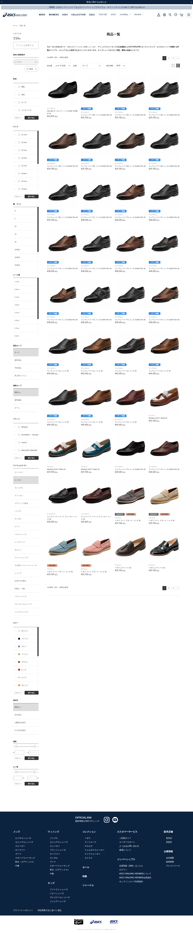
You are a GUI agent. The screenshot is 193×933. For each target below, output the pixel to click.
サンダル (18, 519)
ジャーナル (88, 885)
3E (16, 234)
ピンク (23, 677)
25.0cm (24, 189)
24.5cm (24, 181)
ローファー (20, 850)
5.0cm (17, 336)
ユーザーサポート (127, 842)
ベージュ (24, 654)
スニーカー (19, 472)
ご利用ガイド (125, 838)
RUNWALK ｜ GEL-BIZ (29, 435)
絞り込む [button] (31, 118)
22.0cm (24, 142)
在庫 (75, 66)
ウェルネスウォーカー (94, 850)
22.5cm (24, 150)
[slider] (16, 746)
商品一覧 (22, 25)
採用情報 (170, 862)
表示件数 (109, 66)
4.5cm (17, 328)
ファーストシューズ (59, 890)
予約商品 (18, 368)
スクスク (89, 858)
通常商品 (18, 360)
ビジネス (18, 480)
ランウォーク (90, 842)
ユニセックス (26, 110)
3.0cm (17, 305)
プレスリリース (173, 866)
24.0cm (24, 173)
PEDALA (24, 427)
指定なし (18, 392)
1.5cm (17, 281)
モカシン (18, 550)
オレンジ (24, 685)
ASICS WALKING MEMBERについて (135, 874)
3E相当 (17, 257)
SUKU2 (24, 442)
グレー (23, 646)
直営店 (169, 838)
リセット (18, 118)
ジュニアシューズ (21, 612)
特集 (85, 876)
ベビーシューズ (20, 596)
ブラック (24, 639)
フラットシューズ (21, 557)
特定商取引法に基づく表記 (49, 910)
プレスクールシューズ (23, 604)
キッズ (23, 102)
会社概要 (170, 858)
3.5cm (17, 312)
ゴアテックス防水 (21, 503)
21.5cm (24, 135)
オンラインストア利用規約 (131, 882)
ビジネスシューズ (23, 838)
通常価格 (18, 400)
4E (16, 242)
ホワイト (24, 631)
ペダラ (88, 838)
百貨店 (169, 842)
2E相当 (17, 249)
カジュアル (19, 488)
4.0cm (17, 320)
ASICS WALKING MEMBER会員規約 (135, 878)
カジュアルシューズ (24, 842)
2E (16, 226)
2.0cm (17, 289)
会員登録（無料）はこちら (131, 866)
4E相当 (17, 265)
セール (17, 408)
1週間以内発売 (20, 722)
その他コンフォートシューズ (26, 565)
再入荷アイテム (20, 376)
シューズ (18, 573)
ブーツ (17, 526)
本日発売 (18, 715)
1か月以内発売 (20, 730)
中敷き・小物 (20, 588)
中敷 (17, 866)
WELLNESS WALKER (29, 450)
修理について (125, 850)
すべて (17, 352)
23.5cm (24, 166)
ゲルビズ (89, 846)
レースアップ (20, 542)
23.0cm (24, 158)
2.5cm (17, 297)
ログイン (123, 870)
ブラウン (24, 662)
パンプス (18, 511)
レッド (23, 670)
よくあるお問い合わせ (129, 846)
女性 (23, 94)
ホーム (15, 25)
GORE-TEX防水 (20, 581)
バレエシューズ (20, 534)
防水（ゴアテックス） (25, 862)
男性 (23, 87)
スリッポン (19, 495)
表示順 (49, 66)
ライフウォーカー (92, 854)
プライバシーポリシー (23, 910)
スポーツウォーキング (25, 858)
